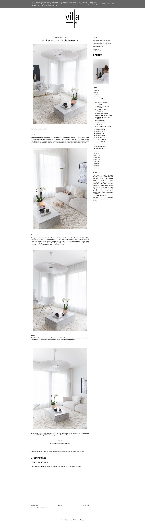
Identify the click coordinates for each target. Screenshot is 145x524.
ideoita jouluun (108, 176)
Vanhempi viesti (85, 505)
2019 (95, 153)
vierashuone (96, 199)
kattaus (111, 178)
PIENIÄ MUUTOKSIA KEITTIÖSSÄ (100, 123)
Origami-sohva (76, 451)
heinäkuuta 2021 (100, 135)
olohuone (70, 451)
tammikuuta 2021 (100, 148)
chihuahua (110, 175)
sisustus (82, 451)
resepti (107, 192)
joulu (101, 178)
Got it (112, 4)
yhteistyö (95, 200)
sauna (104, 193)
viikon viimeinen (103, 199)
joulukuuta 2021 (100, 99)
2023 (95, 92)
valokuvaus (110, 197)
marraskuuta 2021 (100, 101)
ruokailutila (96, 193)
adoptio (98, 175)
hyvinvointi (100, 176)
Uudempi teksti (35, 505)
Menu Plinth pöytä (63, 451)
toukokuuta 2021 (100, 139)
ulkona (102, 197)
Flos (45, 451)
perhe (97, 189)
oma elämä (105, 187)
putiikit (111, 190)
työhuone (95, 197)
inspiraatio (96, 178)
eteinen (95, 176)
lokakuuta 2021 (99, 129)
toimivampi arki (109, 195)
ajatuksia (104, 175)
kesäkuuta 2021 (100, 137)
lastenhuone (96, 183)
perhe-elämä (103, 189)
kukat (111, 180)
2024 (95, 90)
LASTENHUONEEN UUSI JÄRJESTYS (101, 110)
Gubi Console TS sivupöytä (52, 451)
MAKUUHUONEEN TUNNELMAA (103, 115)
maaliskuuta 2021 (100, 144)
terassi (102, 195)
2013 (95, 166)
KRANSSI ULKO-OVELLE (101, 113)
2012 (95, 168)
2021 (95, 97)
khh (98, 180)
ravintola (103, 192)
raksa (99, 192)
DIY (94, 175)
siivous (111, 193)
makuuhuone (104, 185)
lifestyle (110, 183)
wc (112, 199)
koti (106, 180)
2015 (95, 161)
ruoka (111, 192)
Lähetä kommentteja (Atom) (40, 507)
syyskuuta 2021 (100, 131)
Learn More (105, 4)
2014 (95, 163)
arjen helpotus (40, 451)
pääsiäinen (95, 192)
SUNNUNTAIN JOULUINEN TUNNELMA (102, 107)
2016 (95, 159)
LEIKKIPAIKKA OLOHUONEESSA (103, 126)
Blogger (82, 520)
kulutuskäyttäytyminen (97, 182)
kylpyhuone (105, 182)
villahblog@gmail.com (98, 50)
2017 (95, 157)
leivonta (103, 183)
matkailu (111, 185)
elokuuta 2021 (99, 133)
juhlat (106, 178)
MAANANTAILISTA (100, 121)
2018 (95, 155)
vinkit (110, 199)
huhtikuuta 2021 (100, 142)
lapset (111, 182)
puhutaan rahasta (104, 190)
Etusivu (60, 505)
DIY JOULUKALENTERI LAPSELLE (101, 103)
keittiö (94, 180)
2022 (95, 95)
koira (102, 180)
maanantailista (96, 185)
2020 (95, 151)
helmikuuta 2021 (100, 146)
